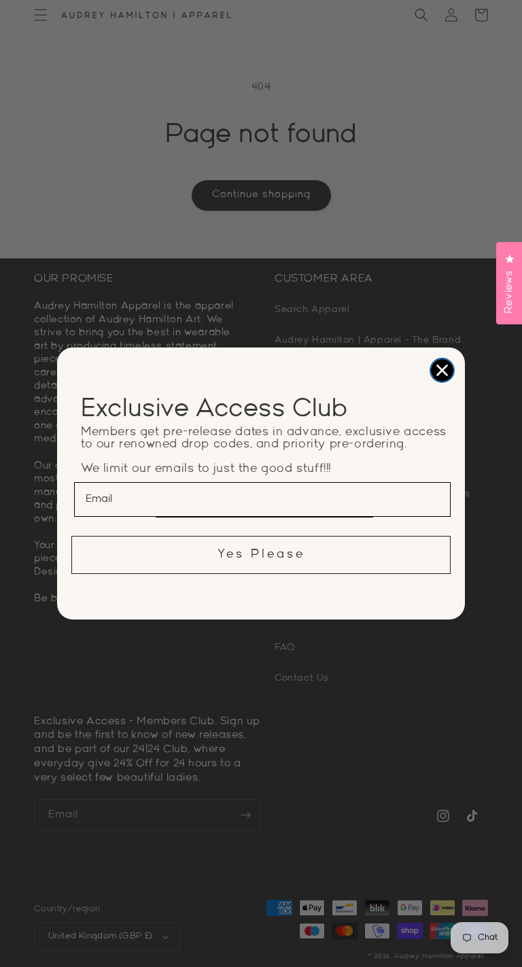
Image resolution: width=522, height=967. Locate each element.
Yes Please (261, 554)
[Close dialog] (442, 370)
